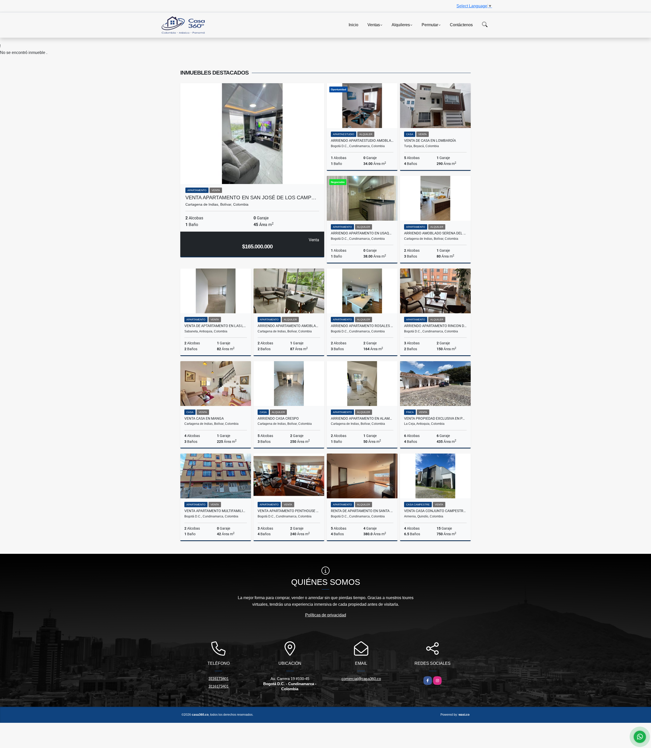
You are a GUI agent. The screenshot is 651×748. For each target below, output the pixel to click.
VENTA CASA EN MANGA (204, 418)
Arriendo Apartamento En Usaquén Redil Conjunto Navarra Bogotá (362, 233)
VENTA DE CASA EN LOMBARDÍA (430, 140)
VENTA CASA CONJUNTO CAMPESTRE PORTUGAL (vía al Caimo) (435, 511)
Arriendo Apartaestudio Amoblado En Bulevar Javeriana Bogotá (362, 140)
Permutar (430, 24)
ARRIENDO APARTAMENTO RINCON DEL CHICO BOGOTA (435, 326)
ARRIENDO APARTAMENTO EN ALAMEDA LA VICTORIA (362, 418)
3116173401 (219, 678)
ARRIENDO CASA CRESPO (278, 418)
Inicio (353, 24)
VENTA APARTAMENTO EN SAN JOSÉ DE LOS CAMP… (250, 197)
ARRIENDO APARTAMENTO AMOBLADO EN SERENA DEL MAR (289, 326)
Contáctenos (461, 24)
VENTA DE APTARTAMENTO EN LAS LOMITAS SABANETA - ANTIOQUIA (215, 326)
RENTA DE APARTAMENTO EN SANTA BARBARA (362, 511)
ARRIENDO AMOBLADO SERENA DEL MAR (435, 233)
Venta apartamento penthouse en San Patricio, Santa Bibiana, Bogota (289, 511)
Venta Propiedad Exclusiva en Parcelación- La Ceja (435, 418)
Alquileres (401, 24)
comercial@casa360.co (361, 678)
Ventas (373, 24)
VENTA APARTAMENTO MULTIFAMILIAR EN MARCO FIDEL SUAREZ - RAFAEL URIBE (215, 511)
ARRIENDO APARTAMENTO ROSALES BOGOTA (362, 326)
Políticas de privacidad (325, 615)
